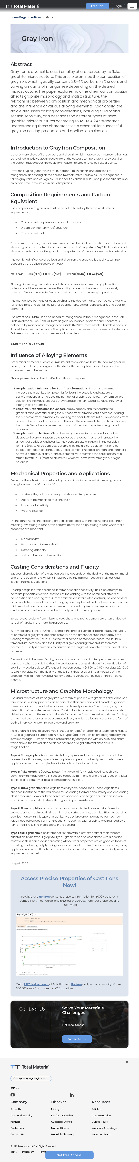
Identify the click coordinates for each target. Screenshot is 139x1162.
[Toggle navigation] (132, 6)
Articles (96, 1109)
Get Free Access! (69, 1155)
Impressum (28, 1151)
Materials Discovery (62, 1134)
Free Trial (97, 6)
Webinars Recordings (104, 1128)
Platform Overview (62, 1115)
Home (14, 1151)
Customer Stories (61, 1122)
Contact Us (77, 1039)
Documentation (101, 1115)
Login (118, 6)
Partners (15, 1122)
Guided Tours (100, 1122)
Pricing (55, 1109)
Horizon (76, 984)
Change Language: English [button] (27, 1078)
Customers (17, 1128)
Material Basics (60, 1128)
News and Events (102, 1134)
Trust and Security (21, 1115)
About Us (16, 1109)
